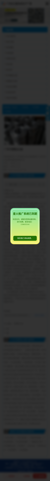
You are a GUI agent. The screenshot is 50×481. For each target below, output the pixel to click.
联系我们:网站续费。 (25, 238)
